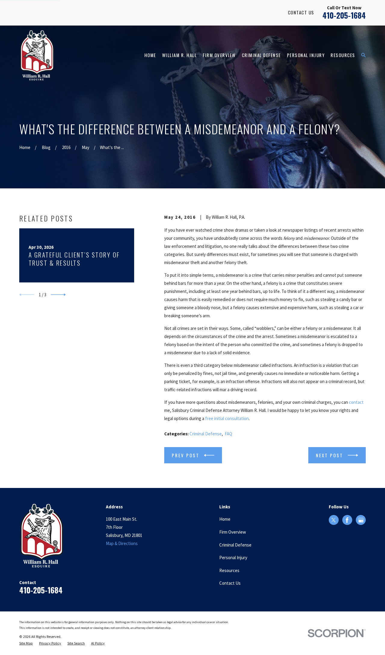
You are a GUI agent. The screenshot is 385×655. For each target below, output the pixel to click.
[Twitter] (333, 520)
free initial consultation (227, 418)
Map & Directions (122, 543)
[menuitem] (26, 643)
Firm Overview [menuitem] (219, 55)
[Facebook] (347, 520)
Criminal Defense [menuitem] (261, 55)
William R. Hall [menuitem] (179, 55)
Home (224, 519)
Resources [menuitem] (343, 55)
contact (356, 402)
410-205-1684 (344, 15)
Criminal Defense (205, 434)
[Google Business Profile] (361, 520)
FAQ (228, 434)
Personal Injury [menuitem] (306, 55)
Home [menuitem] (150, 55)
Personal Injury (233, 557)
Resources (229, 570)
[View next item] (58, 294)
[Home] (37, 55)
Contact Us (301, 12)
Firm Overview (232, 532)
